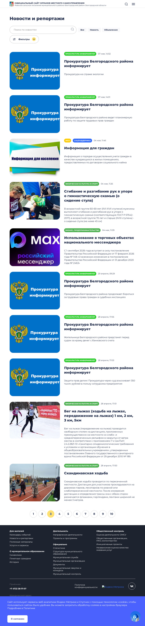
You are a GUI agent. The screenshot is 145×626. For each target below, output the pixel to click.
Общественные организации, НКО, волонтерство (111, 539)
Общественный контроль (110, 531)
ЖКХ (67, 140)
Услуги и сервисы (19, 545)
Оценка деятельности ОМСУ (111, 534)
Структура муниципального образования (67, 552)
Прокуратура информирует (80, 54)
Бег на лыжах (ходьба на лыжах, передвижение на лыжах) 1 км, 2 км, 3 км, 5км (98, 415)
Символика (16, 555)
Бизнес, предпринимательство (82, 230)
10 (111, 514)
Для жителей (17, 531)
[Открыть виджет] (135, 616)
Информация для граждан (89, 148)
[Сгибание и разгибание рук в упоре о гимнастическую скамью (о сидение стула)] (35, 200)
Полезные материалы (21, 542)
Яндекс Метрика (66, 602)
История (14, 562)
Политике (29, 608)
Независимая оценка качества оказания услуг (112, 548)
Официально (60, 544)
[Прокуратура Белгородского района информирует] (35, 70)
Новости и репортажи (21, 538)
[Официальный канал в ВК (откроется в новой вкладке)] (131, 586)
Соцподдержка (82, 140)
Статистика (59, 548)
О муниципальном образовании (27, 551)
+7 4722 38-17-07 (18, 589)
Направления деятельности (67, 534)
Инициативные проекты (109, 544)
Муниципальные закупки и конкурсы (67, 569)
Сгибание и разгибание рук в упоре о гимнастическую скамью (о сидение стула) (98, 195)
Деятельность (60, 531)
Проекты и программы (65, 538)
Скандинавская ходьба (86, 473)
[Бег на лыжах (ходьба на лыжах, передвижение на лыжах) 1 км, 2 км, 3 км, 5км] (35, 420)
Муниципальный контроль (67, 574)
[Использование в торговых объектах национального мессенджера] (35, 247)
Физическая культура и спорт (81, 184)
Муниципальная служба (65, 557)
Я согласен (17, 619)
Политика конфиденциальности (86, 586)
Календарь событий (20, 534)
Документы (59, 564)
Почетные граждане (20, 558)
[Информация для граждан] (35, 157)
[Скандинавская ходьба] (35, 482)
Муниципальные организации (69, 561)
